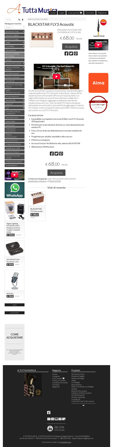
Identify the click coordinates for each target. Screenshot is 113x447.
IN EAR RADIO (11, 165)
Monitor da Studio (12, 77)
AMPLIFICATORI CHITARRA (38, 19)
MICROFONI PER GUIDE (13, 157)
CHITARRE (10, 46)
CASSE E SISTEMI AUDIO (13, 68)
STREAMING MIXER (14, 162)
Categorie (56, 376)
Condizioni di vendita (60, 382)
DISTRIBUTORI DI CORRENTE (13, 113)
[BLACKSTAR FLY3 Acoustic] (42, 41)
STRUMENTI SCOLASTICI (11, 130)
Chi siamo (90, 12)
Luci (7, 108)
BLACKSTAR (55, 181)
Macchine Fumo (12, 117)
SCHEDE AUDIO (12, 73)
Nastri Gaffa (10, 121)
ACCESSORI (10, 100)
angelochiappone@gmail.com (82, 438)
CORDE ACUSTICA (13, 144)
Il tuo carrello (74, 12)
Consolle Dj (10, 81)
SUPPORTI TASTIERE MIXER (14, 86)
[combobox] (14, 27)
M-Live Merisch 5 (12, 96)
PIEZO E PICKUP (12, 152)
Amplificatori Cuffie (13, 148)
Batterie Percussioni (13, 64)
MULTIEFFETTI (12, 141)
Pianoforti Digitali (12, 35)
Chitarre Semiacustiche (11, 136)
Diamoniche (10, 125)
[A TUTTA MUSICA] (56, 9)
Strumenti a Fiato (12, 31)
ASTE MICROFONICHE (13, 92)
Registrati (102, 12)
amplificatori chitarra (37, 181)
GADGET (9, 104)
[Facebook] (48, 413)
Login (61, 12)
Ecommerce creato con (56, 442)
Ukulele (8, 60)
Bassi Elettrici (11, 50)
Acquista (71, 47)
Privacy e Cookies (59, 380)
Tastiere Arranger (12, 39)
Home (53, 12)
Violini (8, 43)
